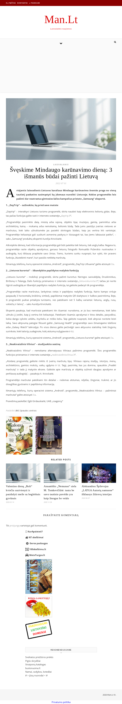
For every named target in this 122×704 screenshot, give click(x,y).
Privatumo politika (61, 702)
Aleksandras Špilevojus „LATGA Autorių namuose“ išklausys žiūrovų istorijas (98, 490)
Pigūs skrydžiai (32, 660)
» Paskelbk (34, 3)
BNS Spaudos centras (26, 410)
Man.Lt (61, 19)
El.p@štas (11, 3)
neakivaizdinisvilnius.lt (63, 354)
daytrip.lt (65, 215)
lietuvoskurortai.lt (88, 281)
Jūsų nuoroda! (36, 675)
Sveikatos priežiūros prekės (39, 657)
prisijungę (15, 525)
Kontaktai (22, 3)
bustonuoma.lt (32, 668)
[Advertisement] (61, 70)
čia (112, 264)
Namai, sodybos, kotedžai (38, 671)
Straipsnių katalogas (35, 664)
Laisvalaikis (61, 164)
